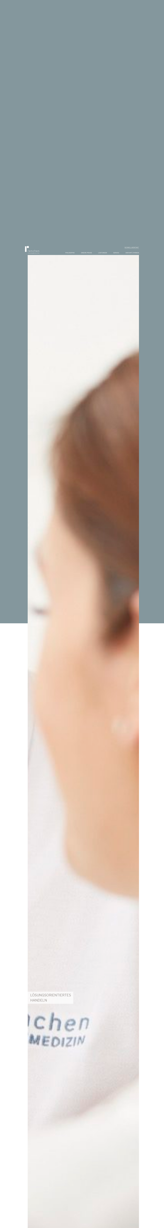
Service (116, 253)
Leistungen (102, 253)
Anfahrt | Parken (132, 253)
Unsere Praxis (86, 253)
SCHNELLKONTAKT (132, 247)
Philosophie (70, 253)
